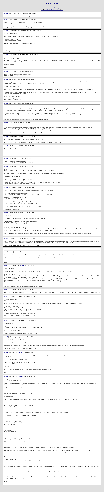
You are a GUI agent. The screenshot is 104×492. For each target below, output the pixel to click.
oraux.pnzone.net (49, 489)
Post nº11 (6, 187)
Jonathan (21, 265)
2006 (50, 9)
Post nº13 (6, 158)
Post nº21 (6, 30)
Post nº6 (6, 289)
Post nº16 (6, 122)
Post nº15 (6, 136)
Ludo (20, 352)
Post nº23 (6, 13)
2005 (47, 9)
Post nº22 (6, 19)
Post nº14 (6, 146)
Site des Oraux (52, 4)
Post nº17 (6, 103)
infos (55, 489)
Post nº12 (6, 166)
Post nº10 (6, 212)
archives (21, 376)
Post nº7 (6, 265)
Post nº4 (6, 320)
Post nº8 (6, 249)
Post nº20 (6, 54)
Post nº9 (6, 238)
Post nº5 (6, 296)
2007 (54, 9)
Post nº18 (6, 79)
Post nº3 (6, 337)
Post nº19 (6, 71)
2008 (57, 9)
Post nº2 (6, 352)
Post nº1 (6, 376)
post (61, 8)
